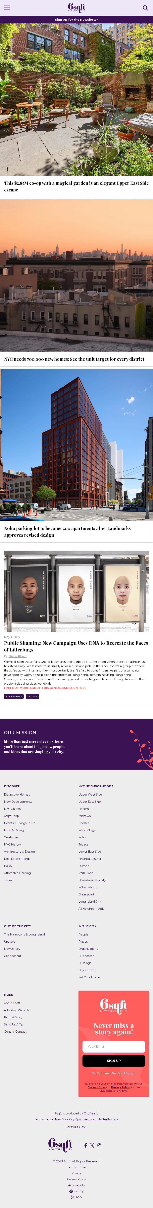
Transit (8, 880)
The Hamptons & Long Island (24, 934)
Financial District (89, 859)
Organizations (88, 949)
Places (83, 941)
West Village (87, 830)
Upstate (9, 941)
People (83, 934)
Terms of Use (97, 1087)
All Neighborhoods (91, 909)
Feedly (79, 1191)
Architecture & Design (19, 851)
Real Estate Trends (17, 859)
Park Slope (85, 873)
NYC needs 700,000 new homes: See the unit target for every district (74, 359)
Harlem (83, 809)
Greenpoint (86, 894)
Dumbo (83, 866)
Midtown (84, 816)
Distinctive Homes (17, 794)
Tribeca (83, 844)
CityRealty (91, 1113)
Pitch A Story (13, 1017)
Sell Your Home (89, 977)
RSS (79, 1197)
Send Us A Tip (13, 1024)
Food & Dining (14, 830)
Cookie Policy (76, 1179)
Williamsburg (87, 887)
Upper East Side (89, 801)
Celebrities (11, 837)
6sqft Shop (11, 816)
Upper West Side (90, 794)
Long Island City (89, 901)
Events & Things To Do (19, 823)
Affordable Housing (17, 873)
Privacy (77, 1173)
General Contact (15, 1031)
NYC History (12, 844)
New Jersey (12, 949)
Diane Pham (17, 656)
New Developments (18, 801)
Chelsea (83, 823)
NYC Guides (12, 809)
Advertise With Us (16, 1010)
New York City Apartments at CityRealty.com (86, 1119)
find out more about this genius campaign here (45, 688)
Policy (32, 696)
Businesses (86, 956)
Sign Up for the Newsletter (76, 19)
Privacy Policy (120, 1087)
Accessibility (76, 1185)
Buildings (84, 963)
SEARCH (146, 8)
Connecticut (12, 956)
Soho (82, 837)
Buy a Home (87, 970)
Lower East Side (89, 851)
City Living (14, 696)
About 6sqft (12, 1003)
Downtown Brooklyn (92, 880)
